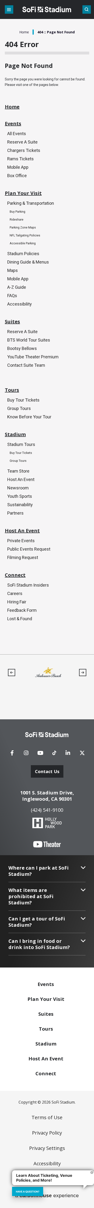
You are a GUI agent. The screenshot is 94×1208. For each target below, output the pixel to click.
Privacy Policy (47, 1133)
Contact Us (47, 771)
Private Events (21, 540)
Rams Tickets (20, 158)
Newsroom (18, 487)
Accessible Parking (23, 243)
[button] (11, 672)
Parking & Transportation (30, 203)
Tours (12, 390)
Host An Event (20, 479)
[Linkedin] (68, 754)
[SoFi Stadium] (47, 9)
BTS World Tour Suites (28, 340)
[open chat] (27, 1191)
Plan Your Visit (23, 193)
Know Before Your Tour (29, 416)
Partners (15, 513)
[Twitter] (82, 754)
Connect (15, 575)
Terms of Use (47, 1117)
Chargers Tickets (23, 150)
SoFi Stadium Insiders (28, 585)
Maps (12, 270)
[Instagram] (26, 754)
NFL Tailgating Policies (25, 235)
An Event (45, 1058)
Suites (12, 321)
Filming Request (22, 557)
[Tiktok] (54, 751)
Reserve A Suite (22, 141)
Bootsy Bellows (22, 348)
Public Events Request (28, 549)
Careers (14, 593)
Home (24, 32)
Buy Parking (17, 211)
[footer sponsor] (56, 672)
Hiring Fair (16, 601)
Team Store (18, 471)
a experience (47, 1195)
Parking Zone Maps (23, 227)
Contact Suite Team (26, 365)
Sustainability (20, 504)
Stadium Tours (21, 444)
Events (13, 123)
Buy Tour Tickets (23, 400)
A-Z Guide (16, 287)
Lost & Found (19, 618)
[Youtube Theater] (47, 844)
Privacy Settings (47, 1148)
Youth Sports (19, 496)
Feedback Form (22, 610)
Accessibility (19, 304)
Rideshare (16, 219)
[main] (47, 327)
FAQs (12, 295)
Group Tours (19, 408)
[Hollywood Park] (47, 823)
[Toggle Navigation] (9, 9)
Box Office (17, 175)
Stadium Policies (23, 253)
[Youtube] (40, 754)
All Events (16, 133)
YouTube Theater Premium (33, 356)
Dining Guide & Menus (28, 261)
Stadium (15, 434)
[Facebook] (12, 754)
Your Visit (45, 999)
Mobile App (17, 167)
